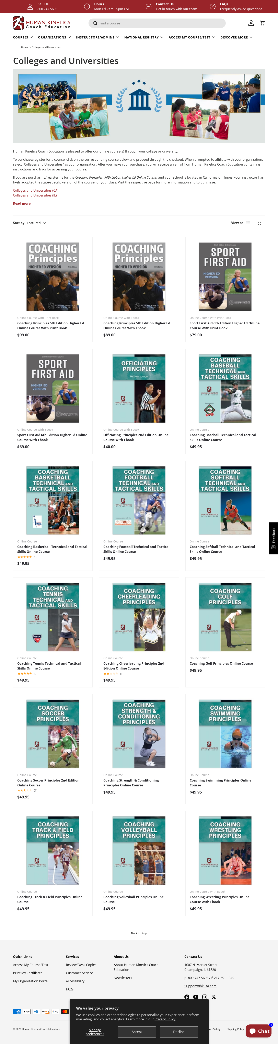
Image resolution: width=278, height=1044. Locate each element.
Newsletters (123, 978)
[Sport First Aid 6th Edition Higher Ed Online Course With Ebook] (52, 388)
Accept (137, 1032)
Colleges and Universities (46, 47)
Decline (179, 1032)
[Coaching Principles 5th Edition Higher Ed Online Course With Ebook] (138, 276)
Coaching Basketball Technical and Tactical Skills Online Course (52, 549)
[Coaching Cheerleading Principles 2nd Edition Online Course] (138, 617)
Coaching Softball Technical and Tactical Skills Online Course (222, 549)
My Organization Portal (30, 981)
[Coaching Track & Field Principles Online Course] (52, 850)
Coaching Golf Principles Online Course (221, 663)
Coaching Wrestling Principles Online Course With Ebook (220, 899)
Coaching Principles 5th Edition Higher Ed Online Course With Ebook (136, 325)
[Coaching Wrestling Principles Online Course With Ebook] (225, 850)
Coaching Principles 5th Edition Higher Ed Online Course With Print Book (50, 325)
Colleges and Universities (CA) (35, 190)
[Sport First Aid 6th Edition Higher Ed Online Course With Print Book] (225, 276)
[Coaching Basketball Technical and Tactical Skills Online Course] (52, 500)
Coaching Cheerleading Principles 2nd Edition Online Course (133, 666)
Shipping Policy (235, 1029)
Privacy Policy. (165, 1019)
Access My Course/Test (189, 37)
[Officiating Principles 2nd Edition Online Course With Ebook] (138, 388)
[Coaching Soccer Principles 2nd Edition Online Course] (52, 733)
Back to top (139, 933)
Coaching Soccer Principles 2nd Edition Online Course (48, 782)
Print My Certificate (27, 973)
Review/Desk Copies (81, 965)
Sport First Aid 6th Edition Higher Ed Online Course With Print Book (224, 325)
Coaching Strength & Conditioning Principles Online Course (131, 782)
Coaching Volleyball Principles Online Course (133, 899)
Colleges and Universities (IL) (35, 195)
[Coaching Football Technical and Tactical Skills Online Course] (138, 500)
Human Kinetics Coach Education (40, 1029)
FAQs (70, 989)
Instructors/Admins (95, 37)
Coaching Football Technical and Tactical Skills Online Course (136, 549)
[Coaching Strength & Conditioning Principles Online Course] (138, 733)
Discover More (234, 37)
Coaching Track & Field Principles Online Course (49, 899)
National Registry (141, 37)
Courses (20, 37)
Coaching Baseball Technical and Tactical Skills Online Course (223, 437)
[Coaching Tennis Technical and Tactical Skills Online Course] (52, 617)
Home (24, 47)
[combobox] (157, 23)
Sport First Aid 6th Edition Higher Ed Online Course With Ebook (52, 437)
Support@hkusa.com (200, 986)
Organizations (52, 37)
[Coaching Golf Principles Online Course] (225, 617)
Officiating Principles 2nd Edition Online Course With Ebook (136, 437)
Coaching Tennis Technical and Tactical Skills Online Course (49, 666)
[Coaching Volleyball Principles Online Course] (138, 850)
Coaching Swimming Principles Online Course (220, 782)
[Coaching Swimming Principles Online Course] (225, 733)
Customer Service (79, 973)
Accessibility (75, 981)
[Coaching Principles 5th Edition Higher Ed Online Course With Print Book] (52, 276)
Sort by (18, 223)
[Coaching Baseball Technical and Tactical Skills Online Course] (225, 388)
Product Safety (212, 1029)
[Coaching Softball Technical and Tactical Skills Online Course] (225, 500)
